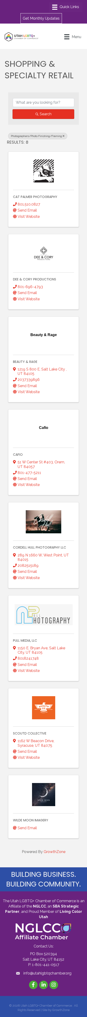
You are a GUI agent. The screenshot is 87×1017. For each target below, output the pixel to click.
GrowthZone (54, 852)
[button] (41, 18)
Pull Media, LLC (25, 640)
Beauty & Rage (25, 361)
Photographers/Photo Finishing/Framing (36, 136)
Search (46, 114)
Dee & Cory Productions (34, 279)
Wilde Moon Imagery (30, 820)
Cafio (18, 454)
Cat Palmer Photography (35, 196)
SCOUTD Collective (29, 733)
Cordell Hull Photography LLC (39, 547)
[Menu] (65, 7)
